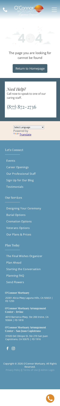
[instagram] (13, 349)
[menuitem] (30, 160)
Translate (25, 134)
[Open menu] (54, 9)
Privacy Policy (13, 370)
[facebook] (7, 349)
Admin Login (47, 370)
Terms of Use (30, 370)
